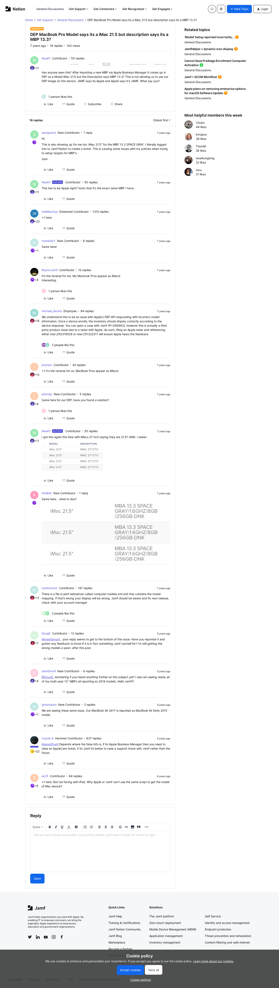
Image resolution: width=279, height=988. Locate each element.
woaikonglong (205, 158)
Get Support (77, 9)
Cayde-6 (48, 738)
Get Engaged (161, 9)
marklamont (49, 588)
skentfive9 (49, 671)
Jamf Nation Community (124, 929)
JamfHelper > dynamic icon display (208, 49)
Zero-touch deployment (165, 923)
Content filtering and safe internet (227, 942)
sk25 (45, 776)
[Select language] (221, 9)
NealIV (46, 58)
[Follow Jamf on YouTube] (46, 937)
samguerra (49, 132)
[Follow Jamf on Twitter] (30, 937)
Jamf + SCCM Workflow (200, 77)
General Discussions (50, 9)
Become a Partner (120, 949)
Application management (166, 936)
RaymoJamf (50, 270)
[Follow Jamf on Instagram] (54, 937)
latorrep (47, 394)
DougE (46, 633)
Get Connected (104, 9)
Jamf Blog (115, 936)
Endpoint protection (218, 929)
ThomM (201, 146)
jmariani (47, 365)
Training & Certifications (124, 923)
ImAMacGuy (50, 211)
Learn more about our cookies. (213, 961)
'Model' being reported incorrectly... (209, 37)
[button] (239, 9)
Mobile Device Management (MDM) (172, 929)
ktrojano (201, 134)
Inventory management (164, 942)
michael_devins (52, 311)
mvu (199, 170)
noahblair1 (48, 241)
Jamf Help (115, 916)
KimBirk (47, 493)
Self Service (213, 916)
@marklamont (51, 639)
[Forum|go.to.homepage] (15, 8)
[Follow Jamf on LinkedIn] (38, 937)
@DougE (47, 677)
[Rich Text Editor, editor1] (100, 851)
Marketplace (116, 942)
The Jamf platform (161, 916)
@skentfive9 (50, 744)
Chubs (200, 122)
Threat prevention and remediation (228, 936)
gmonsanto (49, 704)
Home (29, 20)
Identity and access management (227, 923)
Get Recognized (133, 9)
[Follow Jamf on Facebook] (62, 937)
